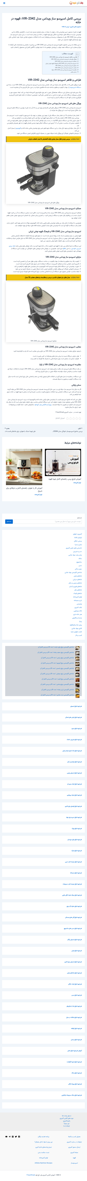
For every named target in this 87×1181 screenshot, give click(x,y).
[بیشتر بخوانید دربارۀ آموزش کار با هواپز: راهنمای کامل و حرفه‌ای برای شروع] (24, 467)
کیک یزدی (12, 246)
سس (80, 565)
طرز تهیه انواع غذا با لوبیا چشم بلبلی (72, 751)
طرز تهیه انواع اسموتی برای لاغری (73, 962)
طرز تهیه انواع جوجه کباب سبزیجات (72, 884)
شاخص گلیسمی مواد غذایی (73, 572)
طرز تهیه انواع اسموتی (76, 706)
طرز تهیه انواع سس (77, 995)
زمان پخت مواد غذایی (75, 555)
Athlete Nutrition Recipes (43, 1163)
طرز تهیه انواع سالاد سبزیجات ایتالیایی (72, 1095)
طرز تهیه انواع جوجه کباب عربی (73, 862)
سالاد (80, 558)
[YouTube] (6, 1137)
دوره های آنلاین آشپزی (66, 1118)
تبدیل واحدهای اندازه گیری (43, 1147)
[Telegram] (10, 1137)
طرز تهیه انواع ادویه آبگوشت (74, 1062)
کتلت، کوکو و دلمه (76, 632)
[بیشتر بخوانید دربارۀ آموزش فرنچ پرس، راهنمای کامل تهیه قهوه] (63, 462)
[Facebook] (19, 1137)
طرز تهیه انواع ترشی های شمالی (73, 717)
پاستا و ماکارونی (77, 618)
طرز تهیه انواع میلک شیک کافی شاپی (72, 895)
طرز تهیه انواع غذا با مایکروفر (74, 1006)
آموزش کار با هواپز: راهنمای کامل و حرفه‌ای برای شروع (24, 490)
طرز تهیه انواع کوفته (76, 1028)
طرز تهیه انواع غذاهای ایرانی (74, 973)
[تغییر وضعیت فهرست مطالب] (76, 54)
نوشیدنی (79, 604)
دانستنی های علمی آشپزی (74, 548)
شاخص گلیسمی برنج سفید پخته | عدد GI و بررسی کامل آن (56, 652)
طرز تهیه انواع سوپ (76, 728)
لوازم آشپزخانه (77, 483)
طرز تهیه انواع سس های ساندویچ (73, 928)
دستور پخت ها (66, 1116)
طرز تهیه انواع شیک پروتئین (74, 795)
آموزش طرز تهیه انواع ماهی (74, 1051)
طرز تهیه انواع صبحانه (76, 873)
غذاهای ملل (78, 590)
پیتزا (80, 621)
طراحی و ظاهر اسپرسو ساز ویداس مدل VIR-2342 (63, 57)
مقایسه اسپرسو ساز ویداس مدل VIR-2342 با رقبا (64, 70)
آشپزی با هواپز (77, 534)
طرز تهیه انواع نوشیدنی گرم (74, 762)
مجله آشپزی (74, 1152)
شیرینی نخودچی (76, 248)
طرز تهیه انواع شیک (76, 851)
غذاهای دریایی (77, 579)
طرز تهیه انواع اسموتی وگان (74, 940)
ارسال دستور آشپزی (74, 1147)
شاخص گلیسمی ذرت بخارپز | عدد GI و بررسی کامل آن (57, 695)
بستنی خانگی (78, 541)
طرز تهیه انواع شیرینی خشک (74, 740)
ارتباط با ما (66, 1126)
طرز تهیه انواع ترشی (77, 951)
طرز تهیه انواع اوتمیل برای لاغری (73, 806)
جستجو (79, 518)
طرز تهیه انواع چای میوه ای (75, 840)
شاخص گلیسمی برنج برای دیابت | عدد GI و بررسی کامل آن (56, 647)
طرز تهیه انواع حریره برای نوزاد (74, 817)
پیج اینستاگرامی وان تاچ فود (43, 404)
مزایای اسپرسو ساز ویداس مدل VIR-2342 (65, 66)
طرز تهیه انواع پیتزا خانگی (75, 1084)
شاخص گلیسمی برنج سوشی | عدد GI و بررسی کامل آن (57, 673)
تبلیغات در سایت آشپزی (74, 1142)
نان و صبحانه (78, 600)
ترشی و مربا (78, 544)
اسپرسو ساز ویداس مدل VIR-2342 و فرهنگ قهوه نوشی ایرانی (61, 63)
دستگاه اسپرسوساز (75, 87)
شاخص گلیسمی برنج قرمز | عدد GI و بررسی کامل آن (58, 679)
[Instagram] (13, 1137)
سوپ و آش (78, 569)
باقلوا (64, 248)
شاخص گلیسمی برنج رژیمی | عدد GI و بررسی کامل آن (57, 658)
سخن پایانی (73, 72)
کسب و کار (78, 635)
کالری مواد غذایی (77, 628)
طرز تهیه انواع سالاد (77, 1073)
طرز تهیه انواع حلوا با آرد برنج (74, 906)
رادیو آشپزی (66, 1121)
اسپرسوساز (74, 1163)
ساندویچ (79, 562)
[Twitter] (16, 1137)
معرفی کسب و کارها (74, 1136)
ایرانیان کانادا (78, 537)
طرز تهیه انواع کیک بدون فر (74, 784)
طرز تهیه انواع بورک (77, 829)
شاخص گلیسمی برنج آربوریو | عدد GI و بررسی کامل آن (57, 663)
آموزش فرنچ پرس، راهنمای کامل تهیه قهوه (65, 479)
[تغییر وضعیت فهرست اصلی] (4, 3)
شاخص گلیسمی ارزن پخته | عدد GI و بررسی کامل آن (57, 689)
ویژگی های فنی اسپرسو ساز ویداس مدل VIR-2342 (63, 59)
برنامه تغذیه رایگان (43, 1136)
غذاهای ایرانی (78, 576)
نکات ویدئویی (78, 611)
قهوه (74, 1158)
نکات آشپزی (78, 607)
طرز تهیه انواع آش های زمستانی (73, 917)
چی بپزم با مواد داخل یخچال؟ (44, 1142)
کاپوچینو (18, 128)
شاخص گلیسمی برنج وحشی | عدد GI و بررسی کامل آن (57, 684)
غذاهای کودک (77, 593)
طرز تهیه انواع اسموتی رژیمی (74, 773)
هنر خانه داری (77, 614)
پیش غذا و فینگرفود (76, 625)
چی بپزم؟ (66, 1123)
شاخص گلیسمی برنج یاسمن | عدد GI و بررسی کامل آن (57, 668)
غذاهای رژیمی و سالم (75, 583)
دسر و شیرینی (77, 551)
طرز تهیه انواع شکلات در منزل (74, 1017)
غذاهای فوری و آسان (75, 586)
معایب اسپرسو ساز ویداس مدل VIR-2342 (65, 68)
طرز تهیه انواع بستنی (76, 1040)
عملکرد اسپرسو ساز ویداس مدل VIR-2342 (65, 61)
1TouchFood (30, 1175)
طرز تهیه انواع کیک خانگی (75, 984)
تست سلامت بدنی (43, 1152)
